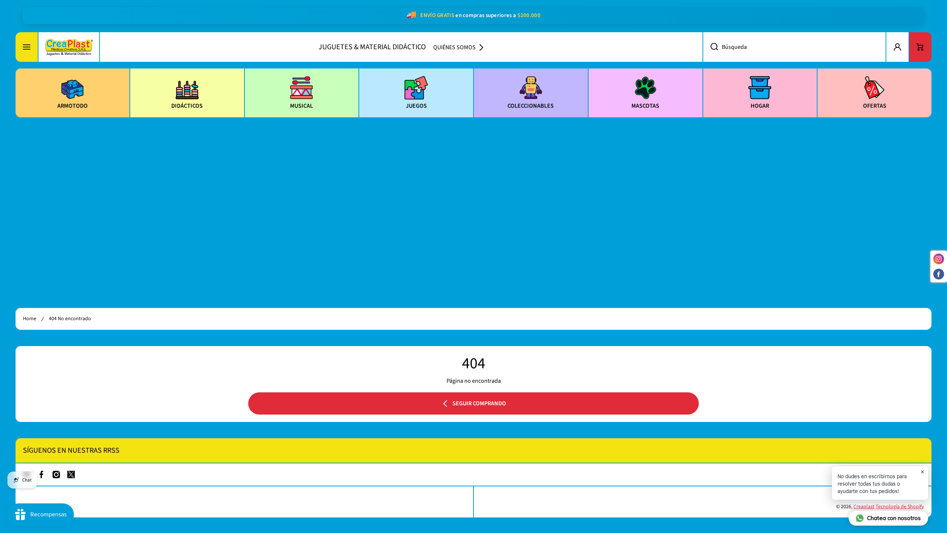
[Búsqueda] (710, 47)
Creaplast (863, 506)
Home (29, 318)
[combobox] (794, 47)
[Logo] (68, 47)
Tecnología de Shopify (900, 506)
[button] (920, 47)
